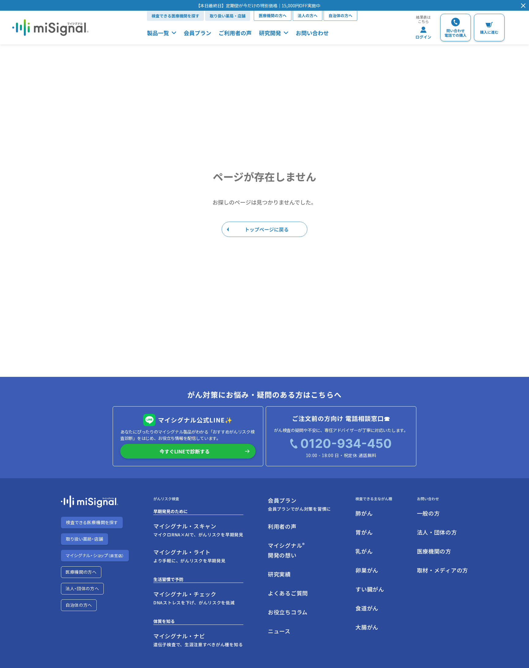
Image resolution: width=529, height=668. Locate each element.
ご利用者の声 (235, 33)
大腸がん (366, 627)
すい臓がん (369, 589)
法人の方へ (307, 15)
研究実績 (279, 574)
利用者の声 (282, 526)
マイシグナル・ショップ (95, 555)
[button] (258, 5)
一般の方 (428, 513)
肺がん (364, 513)
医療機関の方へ (273, 15)
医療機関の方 (434, 551)
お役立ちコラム (288, 612)
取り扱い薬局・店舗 (228, 16)
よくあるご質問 (288, 593)
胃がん (364, 532)
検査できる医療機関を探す (175, 16)
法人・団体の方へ (82, 588)
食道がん (366, 608)
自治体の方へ (340, 15)
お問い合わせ (312, 33)
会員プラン (197, 33)
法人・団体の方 (437, 532)
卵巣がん (366, 570)
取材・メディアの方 (442, 570)
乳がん (364, 551)
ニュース (279, 631)
